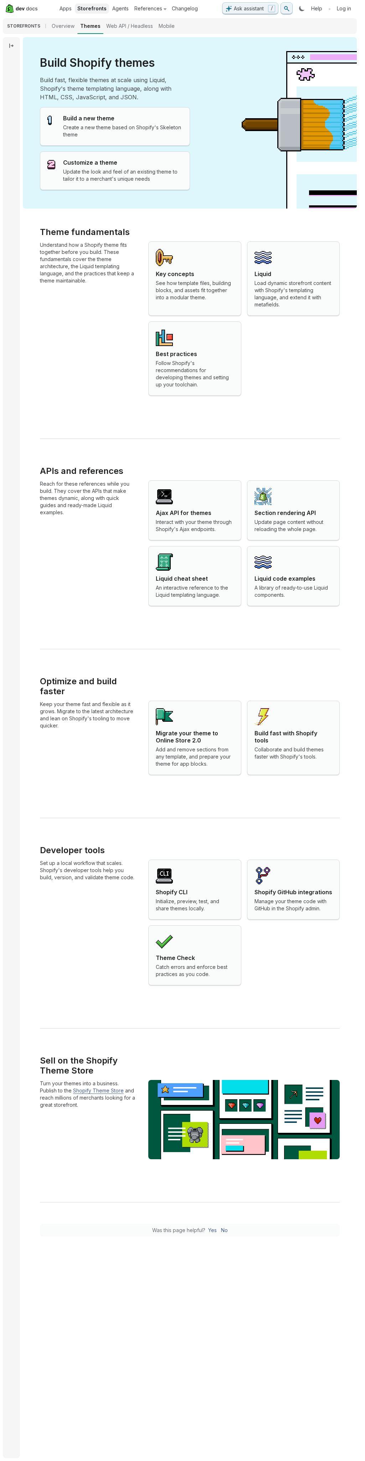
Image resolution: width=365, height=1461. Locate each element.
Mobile (167, 26)
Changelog (185, 8)
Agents (120, 8)
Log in (344, 8)
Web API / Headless (129, 26)
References (148, 8)
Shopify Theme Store (98, 1090)
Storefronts (92, 8)
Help (316, 8)
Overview (63, 26)
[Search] (287, 8)
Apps (66, 8)
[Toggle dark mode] (301, 8)
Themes (90, 26)
